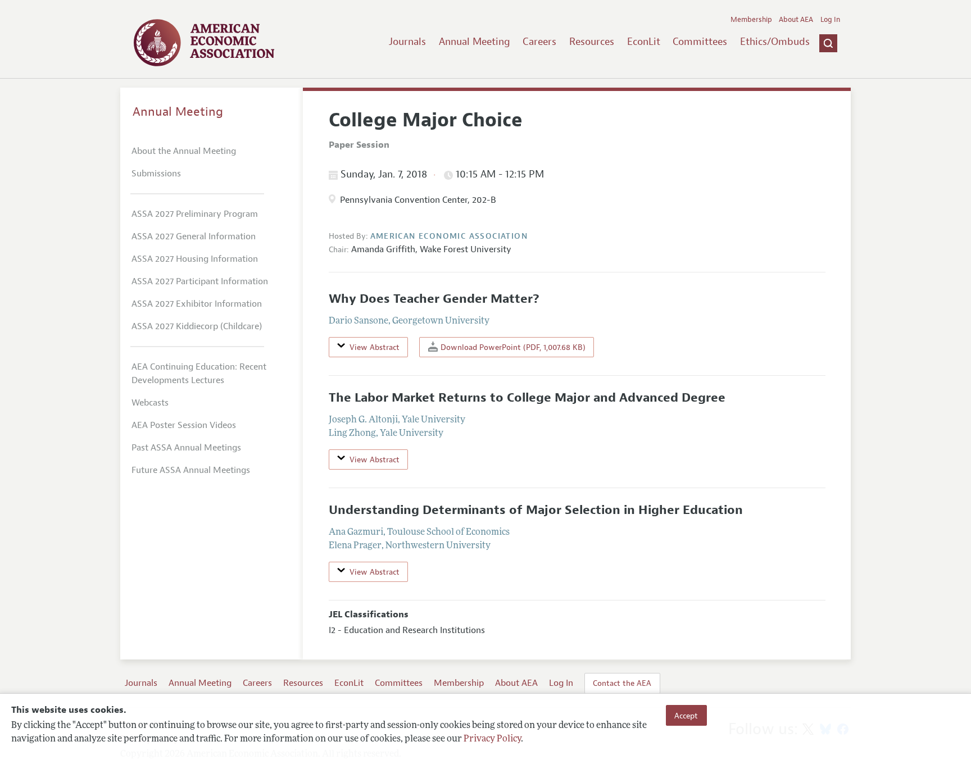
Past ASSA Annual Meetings (186, 447)
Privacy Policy (492, 739)
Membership (751, 19)
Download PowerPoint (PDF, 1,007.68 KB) (512, 347)
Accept (686, 715)
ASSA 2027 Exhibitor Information (196, 304)
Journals (407, 41)
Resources (591, 41)
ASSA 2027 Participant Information (199, 281)
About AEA (796, 19)
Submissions (156, 173)
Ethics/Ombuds (775, 41)
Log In (830, 19)
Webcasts (150, 402)
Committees (700, 41)
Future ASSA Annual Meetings (190, 470)
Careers (539, 41)
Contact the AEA (622, 683)
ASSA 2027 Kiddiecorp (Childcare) (196, 326)
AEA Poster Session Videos (183, 425)
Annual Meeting (474, 41)
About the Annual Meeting (183, 151)
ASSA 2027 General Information (193, 236)
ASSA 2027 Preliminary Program (194, 214)
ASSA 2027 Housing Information (194, 259)
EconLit (643, 41)
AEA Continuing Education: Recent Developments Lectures (198, 373)
